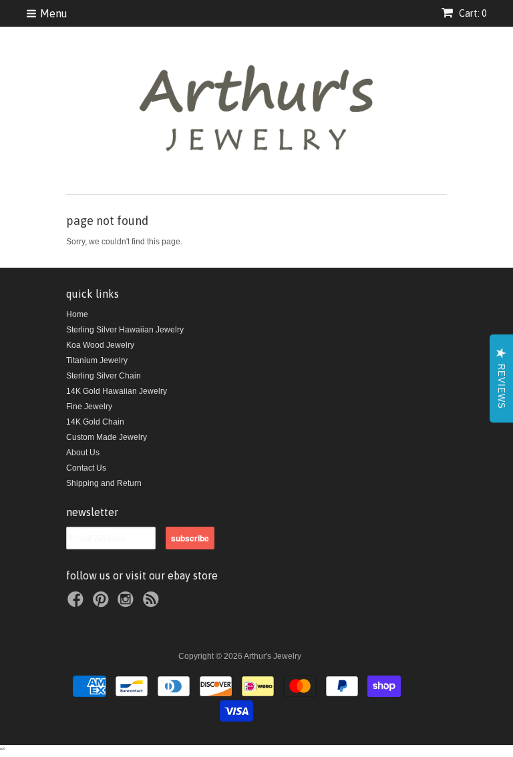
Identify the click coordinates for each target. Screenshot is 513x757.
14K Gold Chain (95, 422)
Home (77, 314)
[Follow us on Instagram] (128, 603)
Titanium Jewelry (97, 360)
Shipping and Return (104, 483)
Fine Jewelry (89, 406)
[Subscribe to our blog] (153, 603)
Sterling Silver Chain (103, 376)
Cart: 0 (471, 13)
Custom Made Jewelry (106, 437)
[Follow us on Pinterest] (103, 603)
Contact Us (86, 468)
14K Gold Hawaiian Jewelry (116, 391)
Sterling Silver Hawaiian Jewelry (125, 329)
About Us (83, 452)
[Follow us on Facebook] (77, 603)
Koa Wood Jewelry (100, 345)
